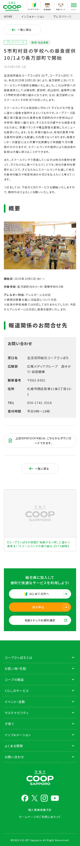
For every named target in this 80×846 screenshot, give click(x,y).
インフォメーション (33, 16)
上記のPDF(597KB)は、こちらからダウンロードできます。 (43, 440)
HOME (8, 16)
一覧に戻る (24, 30)
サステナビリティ (17, 712)
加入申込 (38, 607)
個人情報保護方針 (40, 810)
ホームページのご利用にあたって (40, 817)
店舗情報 (47, 9)
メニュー (74, 9)
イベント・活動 (15, 701)
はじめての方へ (34, 9)
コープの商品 (14, 679)
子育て (10, 723)
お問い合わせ (14, 757)
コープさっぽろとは (19, 657)
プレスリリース (62, 16)
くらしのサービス (17, 690)
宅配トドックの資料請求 (40, 620)
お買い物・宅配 (15, 668)
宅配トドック (61, 9)
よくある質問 (14, 745)
